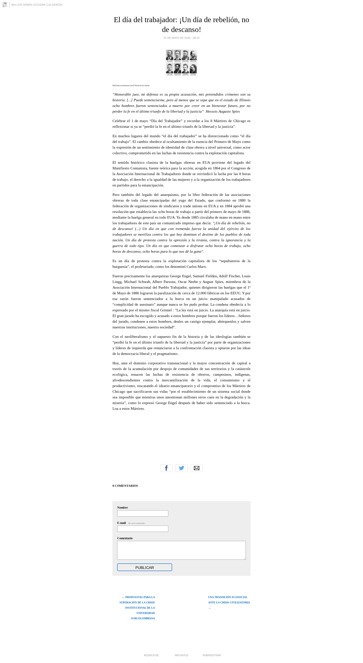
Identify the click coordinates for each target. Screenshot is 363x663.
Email (197, 468)
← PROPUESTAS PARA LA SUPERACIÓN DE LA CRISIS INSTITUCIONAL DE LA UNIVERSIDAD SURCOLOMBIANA (137, 608)
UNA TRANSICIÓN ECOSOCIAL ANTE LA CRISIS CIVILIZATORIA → (229, 602)
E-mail (131, 522)
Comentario (125, 538)
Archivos (181, 655)
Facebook (166, 468)
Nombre (122, 507)
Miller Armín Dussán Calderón (37, 4)
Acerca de (151, 655)
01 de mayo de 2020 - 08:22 (182, 37)
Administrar (212, 655)
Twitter (181, 468)
